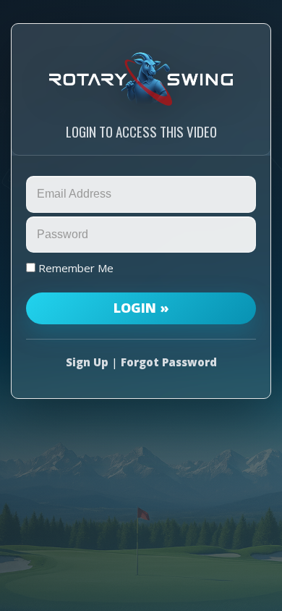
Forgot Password (169, 362)
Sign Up (87, 362)
